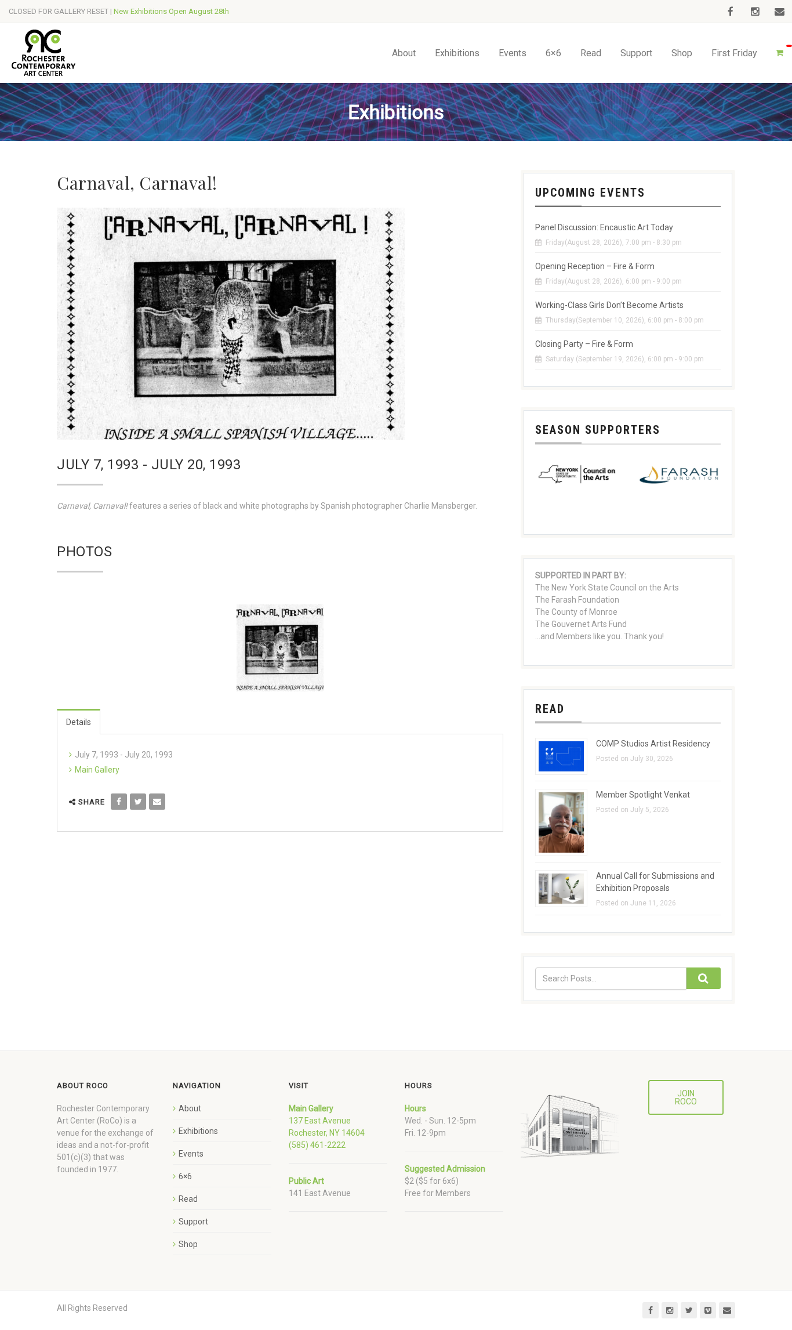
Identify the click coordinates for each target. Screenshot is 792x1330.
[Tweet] (138, 801)
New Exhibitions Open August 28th (171, 11)
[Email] (157, 801)
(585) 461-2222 (317, 1145)
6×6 (553, 53)
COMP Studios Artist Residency (653, 743)
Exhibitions (457, 53)
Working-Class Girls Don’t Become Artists (609, 305)
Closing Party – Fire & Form (584, 344)
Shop (681, 53)
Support (636, 53)
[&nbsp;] (280, 647)
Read (590, 53)
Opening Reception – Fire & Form (595, 266)
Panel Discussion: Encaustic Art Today (604, 227)
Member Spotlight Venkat (643, 794)
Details (78, 722)
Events (512, 53)
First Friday (734, 53)
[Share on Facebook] (119, 801)
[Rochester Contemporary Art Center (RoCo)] (43, 53)
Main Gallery (97, 769)
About (404, 53)
